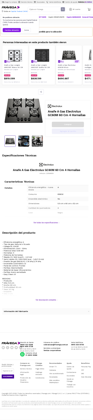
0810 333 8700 (77, 345)
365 (82, 373)
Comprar (68, 124)
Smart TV (52, 367)
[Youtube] (11, 347)
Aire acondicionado (56, 373)
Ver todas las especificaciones (45, 223)
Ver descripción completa (46, 300)
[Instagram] (7, 347)
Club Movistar (86, 377)
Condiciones (39, 378)
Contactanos (71, 372)
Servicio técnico (26, 369)
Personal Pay (86, 367)
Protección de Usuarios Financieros (25, 380)
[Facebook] (3, 347)
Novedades (53, 377)
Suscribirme (8, 376)
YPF (82, 370)
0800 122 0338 (26, 345)
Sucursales (71, 376)
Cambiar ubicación (12, 30)
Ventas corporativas (52, 350)
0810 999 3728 (26, 346)
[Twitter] (16, 347)
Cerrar (26, 30)
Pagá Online (39, 369)
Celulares (52, 370)
